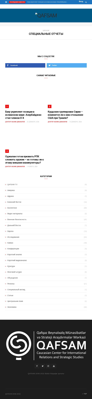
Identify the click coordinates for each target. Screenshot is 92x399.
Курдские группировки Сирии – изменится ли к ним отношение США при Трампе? (65, 114)
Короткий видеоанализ (17, 260)
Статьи (10, 295)
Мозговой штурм (14, 272)
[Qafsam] (46, 15)
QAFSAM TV (12, 184)
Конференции (13, 249)
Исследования (13, 237)
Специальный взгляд (16, 290)
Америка (11, 190)
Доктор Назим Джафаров (15, 122)
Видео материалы (14, 214)
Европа (10, 231)
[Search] (86, 2)
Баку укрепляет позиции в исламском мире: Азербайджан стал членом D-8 (48, 2)
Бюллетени (12, 208)
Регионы (10, 284)
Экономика (11, 307)
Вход (81, 1)
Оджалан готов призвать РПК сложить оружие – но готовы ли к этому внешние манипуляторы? (24, 159)
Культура (11, 266)
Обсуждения (12, 278)
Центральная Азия (15, 301)
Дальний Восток (14, 225)
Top (85, 394)
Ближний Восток (14, 202)
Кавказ (10, 243)
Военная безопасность (16, 219)
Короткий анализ (14, 254)
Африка (10, 196)
